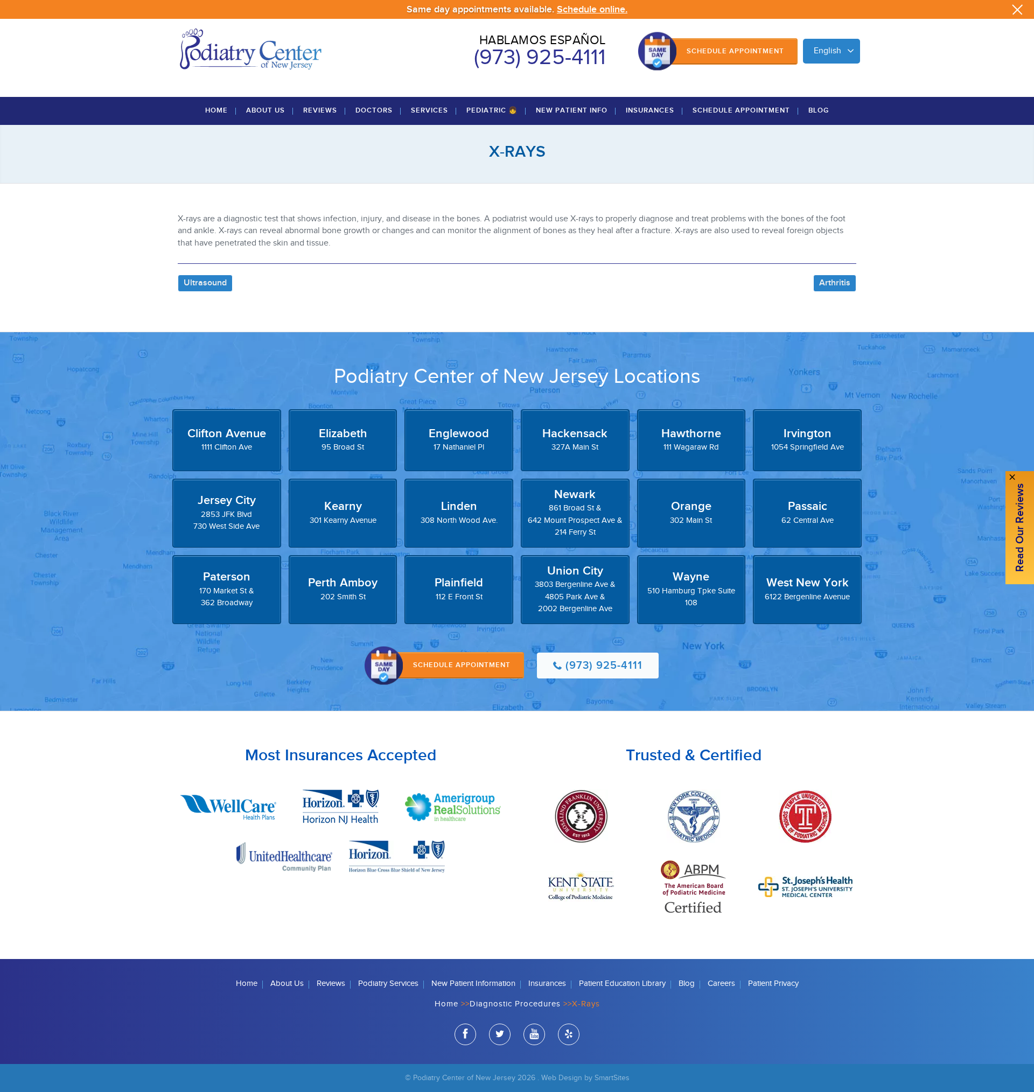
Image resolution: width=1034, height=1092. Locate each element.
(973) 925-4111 (540, 58)
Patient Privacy (773, 983)
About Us (265, 110)
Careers (721, 983)
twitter (500, 1034)
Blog (818, 110)
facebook (465, 1034)
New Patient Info (571, 110)
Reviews (320, 110)
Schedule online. (592, 9)
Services (429, 110)
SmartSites (612, 1077)
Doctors (374, 110)
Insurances (650, 110)
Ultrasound (205, 283)
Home (216, 110)
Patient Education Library (622, 983)
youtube (534, 1034)
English (827, 51)
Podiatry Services (388, 983)
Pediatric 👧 (492, 110)
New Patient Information (473, 983)
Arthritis (834, 283)
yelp (568, 1034)
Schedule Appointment (735, 51)
